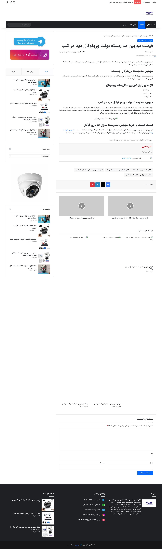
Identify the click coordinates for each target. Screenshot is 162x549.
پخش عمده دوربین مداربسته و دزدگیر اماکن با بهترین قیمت (24, 118)
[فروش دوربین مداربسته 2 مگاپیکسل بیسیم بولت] (138, 250)
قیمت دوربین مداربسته (141, 170)
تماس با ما (133, 25)
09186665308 (126, 158)
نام (152, 453)
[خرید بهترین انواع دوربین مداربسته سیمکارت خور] (44, 83)
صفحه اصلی (151, 25)
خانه (150, 36)
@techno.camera (88, 515)
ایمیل (151, 463)
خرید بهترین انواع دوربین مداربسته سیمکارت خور (25, 81)
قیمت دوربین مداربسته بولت (117, 170)
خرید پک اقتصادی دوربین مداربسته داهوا (121, 2)
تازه (46, 71)
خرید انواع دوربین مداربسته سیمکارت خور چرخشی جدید (23, 131)
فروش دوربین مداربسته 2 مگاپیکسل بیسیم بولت (139, 268)
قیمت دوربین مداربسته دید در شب (88, 170)
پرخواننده (30, 71)
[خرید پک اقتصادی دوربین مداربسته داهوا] (44, 108)
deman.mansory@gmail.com (87, 520)
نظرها (14, 71)
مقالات (142, 25)
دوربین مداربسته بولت (140, 36)
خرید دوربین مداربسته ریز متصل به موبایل (25, 91)
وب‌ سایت (101, 463)
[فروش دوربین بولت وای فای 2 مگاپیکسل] (106, 319)
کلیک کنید (85, 505)
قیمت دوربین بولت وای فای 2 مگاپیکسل (75, 404)
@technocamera (91, 510)
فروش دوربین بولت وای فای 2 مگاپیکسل (107, 404)
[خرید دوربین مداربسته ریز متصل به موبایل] (44, 95)
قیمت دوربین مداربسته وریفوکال (138, 174)
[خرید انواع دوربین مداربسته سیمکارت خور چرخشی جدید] (44, 133)
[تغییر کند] (149, 13)
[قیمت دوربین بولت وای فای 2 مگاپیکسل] (73, 319)
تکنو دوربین (78, 545)
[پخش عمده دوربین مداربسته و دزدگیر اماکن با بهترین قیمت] (44, 121)
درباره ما (123, 25)
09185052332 (87, 500)
